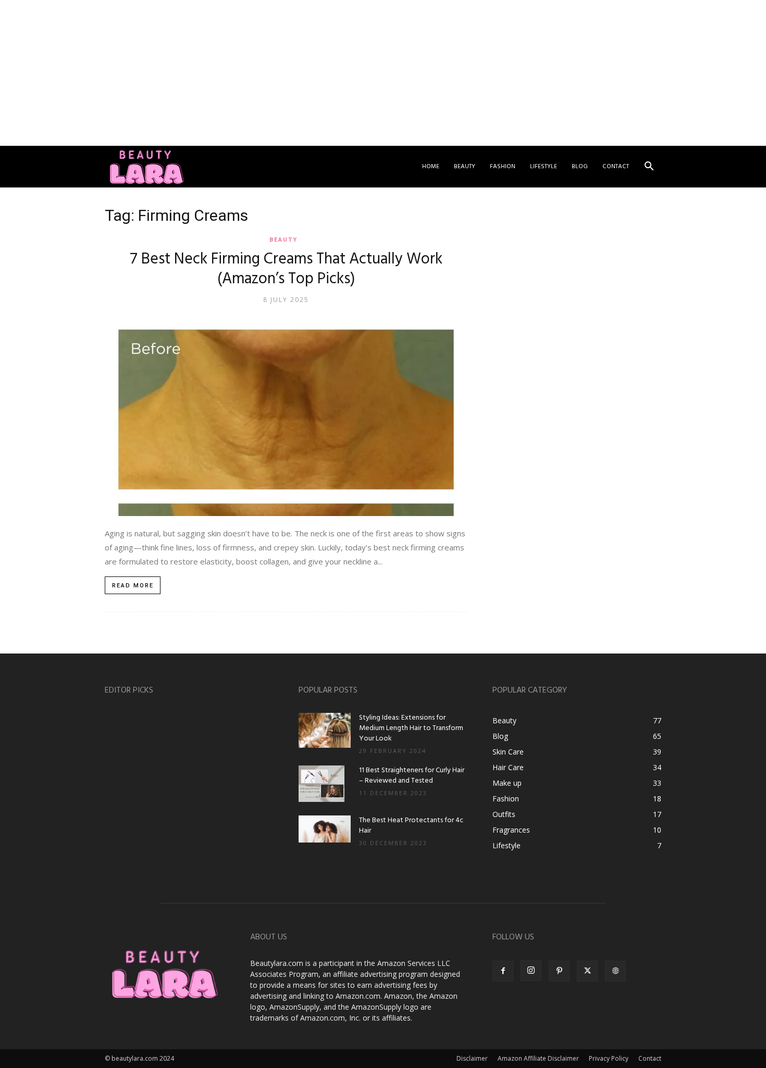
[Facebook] (502, 971)
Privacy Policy (608, 1058)
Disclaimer (472, 1058)
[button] (648, 167)
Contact (615, 166)
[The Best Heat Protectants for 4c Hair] (325, 829)
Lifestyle (543, 166)
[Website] (615, 971)
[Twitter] (587, 971)
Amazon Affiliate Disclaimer (538, 1058)
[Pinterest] (559, 971)
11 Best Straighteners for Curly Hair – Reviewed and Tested (411, 775)
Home (430, 166)
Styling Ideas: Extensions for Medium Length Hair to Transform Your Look (411, 728)
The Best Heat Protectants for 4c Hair (411, 825)
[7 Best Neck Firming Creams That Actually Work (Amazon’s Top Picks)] (286, 416)
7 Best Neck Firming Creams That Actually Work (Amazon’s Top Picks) (286, 269)
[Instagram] (531, 970)
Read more (133, 585)
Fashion (502, 166)
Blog (580, 166)
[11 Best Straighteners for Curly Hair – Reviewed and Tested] (321, 783)
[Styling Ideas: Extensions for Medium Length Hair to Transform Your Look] (325, 730)
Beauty (464, 166)
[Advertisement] (312, 73)
